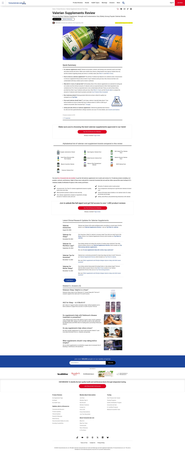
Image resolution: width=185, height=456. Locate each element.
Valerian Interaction (67, 19)
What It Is (101, 73)
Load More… (70, 280)
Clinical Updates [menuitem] (56, 414)
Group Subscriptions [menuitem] (85, 412)
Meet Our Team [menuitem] (83, 423)
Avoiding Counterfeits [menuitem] (57, 423)
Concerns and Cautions (114, 109)
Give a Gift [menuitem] (82, 409)
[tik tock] (77, 437)
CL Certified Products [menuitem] (112, 407)
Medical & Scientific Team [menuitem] (113, 409)
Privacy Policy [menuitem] (101, 442)
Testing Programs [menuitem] (111, 400)
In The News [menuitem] (83, 430)
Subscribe (110, 362)
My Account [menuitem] (83, 402)
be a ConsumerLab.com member (67, 178)
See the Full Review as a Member (92, 131)
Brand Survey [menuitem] (55, 418)
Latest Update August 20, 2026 (124, 23)
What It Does (109, 73)
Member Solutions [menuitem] (84, 405)
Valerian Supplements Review (102, 245)
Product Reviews (61, 9)
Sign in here (97, 135)
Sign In (172, 2)
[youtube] (82, 437)
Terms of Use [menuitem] (84, 442)
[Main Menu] (3, 3)
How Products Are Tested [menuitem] (113, 398)
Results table (109, 90)
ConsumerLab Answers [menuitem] (58, 409)
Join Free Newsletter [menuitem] (85, 414)
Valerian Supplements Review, (87, 257)
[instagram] (87, 437)
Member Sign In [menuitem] (84, 400)
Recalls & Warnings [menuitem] (57, 416)
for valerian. (110, 257)
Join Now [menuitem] (82, 398)
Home (53, 9)
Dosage (88, 104)
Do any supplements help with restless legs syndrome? (98, 250)
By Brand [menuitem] (54, 400)
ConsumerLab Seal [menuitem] (112, 405)
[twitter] (97, 437)
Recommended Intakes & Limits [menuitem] (60, 421)
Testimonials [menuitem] (83, 425)
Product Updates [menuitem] (56, 411)
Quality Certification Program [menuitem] (114, 402)
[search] (123, 3)
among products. (103, 269)
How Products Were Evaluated (99, 92)
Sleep (79, 236)
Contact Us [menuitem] (82, 407)
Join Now (180, 2)
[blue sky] (107, 437)
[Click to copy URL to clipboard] (127, 9)
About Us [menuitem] (82, 421)
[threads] (92, 437)
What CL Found (97, 90)
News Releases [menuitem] (84, 428)
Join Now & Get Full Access (92, 386)
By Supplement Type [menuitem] (57, 398)
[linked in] (102, 437)
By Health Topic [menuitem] (56, 402)
